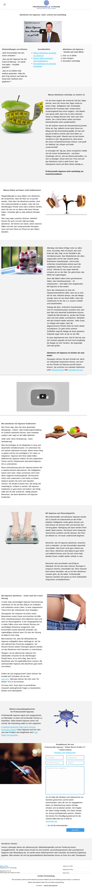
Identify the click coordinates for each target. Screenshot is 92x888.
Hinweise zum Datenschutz (65, 752)
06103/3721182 (58, 370)
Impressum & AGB (68, 866)
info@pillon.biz (51, 821)
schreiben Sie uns (76, 370)
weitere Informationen (51, 885)
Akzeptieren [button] (39, 885)
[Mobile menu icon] (4, 4)
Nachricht (5, 679)
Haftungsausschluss (68, 869)
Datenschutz (66, 873)
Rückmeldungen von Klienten (14, 49)
